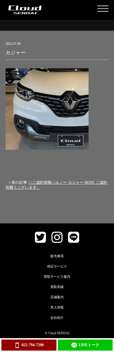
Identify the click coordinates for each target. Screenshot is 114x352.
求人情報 (57, 307)
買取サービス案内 (57, 277)
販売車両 (57, 256)
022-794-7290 (33, 345)
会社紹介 (57, 318)
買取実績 (57, 287)
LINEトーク (89, 345)
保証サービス (57, 266)
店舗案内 (57, 297)
